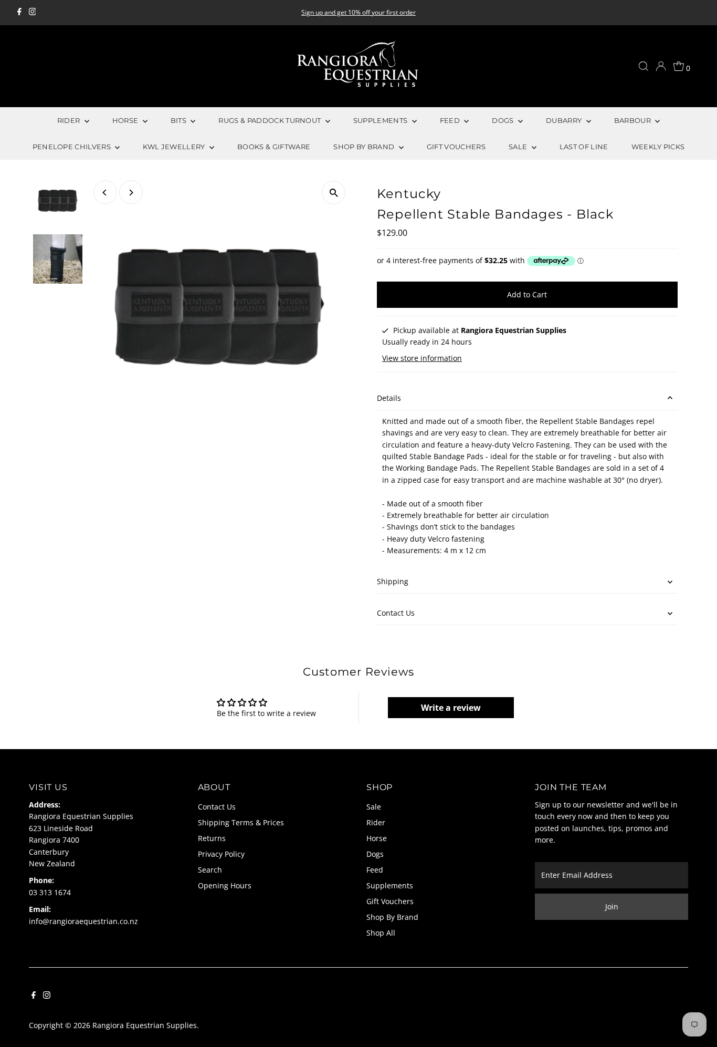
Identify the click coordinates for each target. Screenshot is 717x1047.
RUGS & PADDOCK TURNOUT (270, 120)
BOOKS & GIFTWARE (273, 146)
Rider (375, 822)
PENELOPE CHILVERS (73, 146)
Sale (373, 807)
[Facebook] (19, 12)
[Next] (131, 192)
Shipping (392, 581)
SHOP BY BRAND (364, 146)
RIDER (69, 120)
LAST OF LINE (584, 146)
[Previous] (105, 192)
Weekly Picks (658, 146)
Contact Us (396, 613)
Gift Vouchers (390, 901)
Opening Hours (224, 885)
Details (389, 398)
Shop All (380, 933)
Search (210, 870)
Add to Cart (527, 294)
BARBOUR (633, 120)
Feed (374, 870)
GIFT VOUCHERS (456, 146)
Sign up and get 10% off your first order (358, 12)
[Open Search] (643, 66)
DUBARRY (565, 120)
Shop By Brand (392, 917)
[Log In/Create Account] (661, 66)
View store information (422, 358)
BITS (179, 120)
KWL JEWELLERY (175, 146)
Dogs (375, 854)
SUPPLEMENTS (381, 120)
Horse (376, 838)
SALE (519, 146)
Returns (212, 838)
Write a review (451, 707)
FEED (451, 120)
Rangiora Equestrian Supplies (144, 1025)
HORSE (126, 120)
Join (611, 906)
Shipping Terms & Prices (241, 822)
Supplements (389, 885)
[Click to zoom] (333, 192)
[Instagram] (32, 12)
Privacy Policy (221, 854)
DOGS (503, 120)
